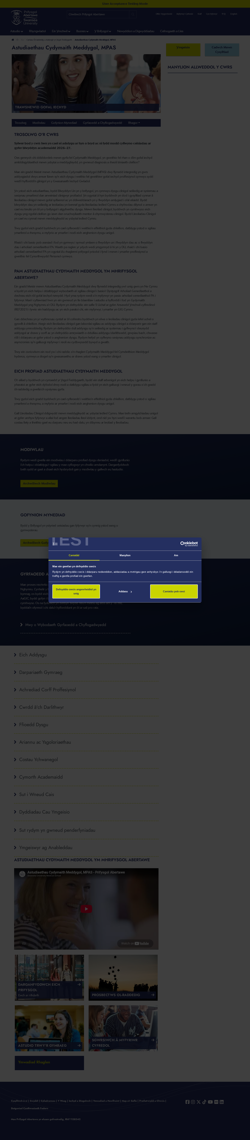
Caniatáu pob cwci (174, 591)
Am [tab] (176, 555)
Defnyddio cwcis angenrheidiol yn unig (76, 591)
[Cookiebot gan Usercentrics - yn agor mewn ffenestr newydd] (183, 544)
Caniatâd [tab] (74, 555)
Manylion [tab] (125, 555)
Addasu (123, 591)
